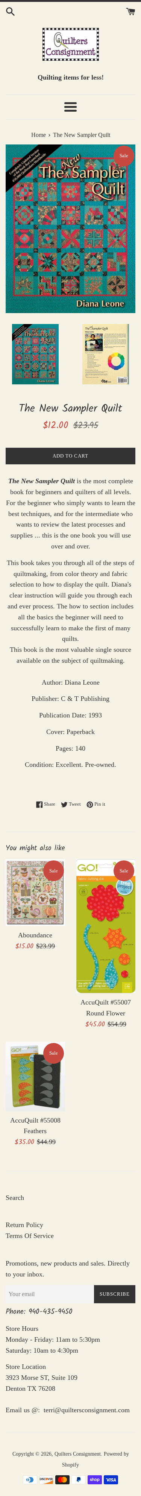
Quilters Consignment (78, 1454)
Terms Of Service (30, 1235)
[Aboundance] (35, 892)
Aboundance (35, 935)
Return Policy (24, 1225)
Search (15, 1197)
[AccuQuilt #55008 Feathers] (35, 1076)
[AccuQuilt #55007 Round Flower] (106, 926)
